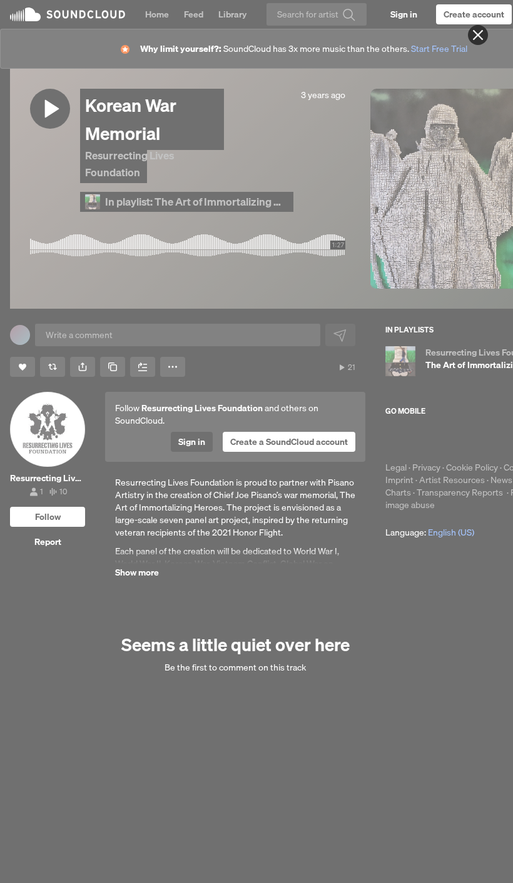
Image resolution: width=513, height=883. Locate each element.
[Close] (478, 35)
